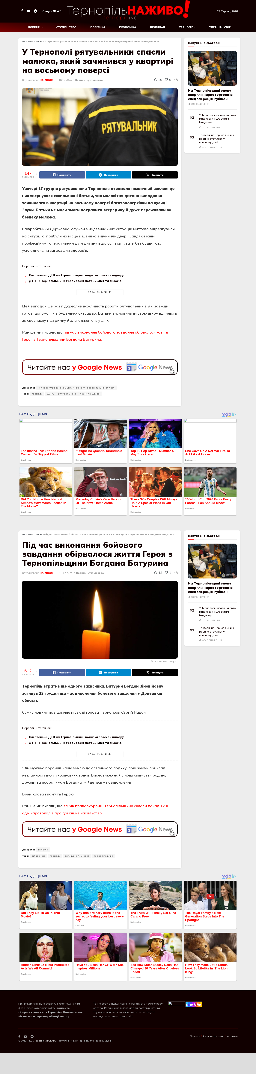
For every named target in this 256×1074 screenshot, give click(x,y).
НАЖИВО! (46, 79)
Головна (27, 41)
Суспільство (66, 27)
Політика (97, 27)
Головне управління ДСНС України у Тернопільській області (76, 387)
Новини (34, 27)
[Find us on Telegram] (35, 11)
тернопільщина (90, 393)
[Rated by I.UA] (176, 1004)
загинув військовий (77, 855)
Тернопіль (187, 27)
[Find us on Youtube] (28, 11)
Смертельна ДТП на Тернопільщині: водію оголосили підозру (76, 275)
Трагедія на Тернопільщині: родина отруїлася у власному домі (216, 138)
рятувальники (67, 393)
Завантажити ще (100, 292)
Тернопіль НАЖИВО (45, 1040)
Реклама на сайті (213, 1036)
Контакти (232, 1036)
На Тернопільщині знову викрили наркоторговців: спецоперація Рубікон (210, 94)
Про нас (195, 1036)
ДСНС (50, 393)
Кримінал (157, 27)
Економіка (127, 27)
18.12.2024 (65, 79)
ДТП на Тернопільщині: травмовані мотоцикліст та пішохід (75, 281)
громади (37, 393)
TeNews (43, 849)
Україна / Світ (220, 27)
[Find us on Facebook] (22, 11)
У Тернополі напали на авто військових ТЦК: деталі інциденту (217, 118)
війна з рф (38, 855)
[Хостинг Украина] (194, 1004)
